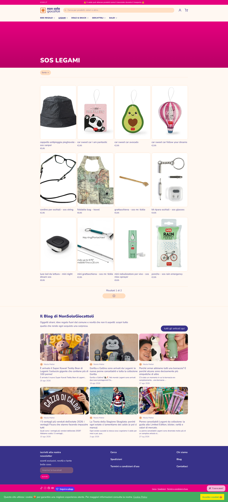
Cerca (113, 452)
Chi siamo (182, 452)
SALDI (112, 18)
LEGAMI (62, 18)
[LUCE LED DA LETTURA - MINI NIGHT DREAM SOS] (58, 244)
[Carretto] (185, 10)
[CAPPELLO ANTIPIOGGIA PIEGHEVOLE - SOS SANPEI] (58, 112)
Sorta (44, 72)
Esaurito (58, 135)
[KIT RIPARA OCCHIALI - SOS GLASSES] (170, 180)
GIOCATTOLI (97, 18)
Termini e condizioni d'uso (124, 466)
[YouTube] (52, 489)
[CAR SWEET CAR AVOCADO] (133, 112)
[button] (95, 135)
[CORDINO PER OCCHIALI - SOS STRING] (58, 180)
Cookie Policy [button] (140, 497)
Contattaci (182, 466)
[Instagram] (45, 489)
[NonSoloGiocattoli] (50, 10)
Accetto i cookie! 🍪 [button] (212, 497)
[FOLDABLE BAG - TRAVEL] (95, 180)
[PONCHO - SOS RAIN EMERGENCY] (170, 244)
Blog (179, 459)
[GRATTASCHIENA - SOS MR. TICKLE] (133, 180)
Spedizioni (116, 459)
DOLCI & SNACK (78, 18)
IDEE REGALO (46, 18)
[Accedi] (179, 10)
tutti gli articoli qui (174, 328)
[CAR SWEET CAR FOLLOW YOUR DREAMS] (170, 112)
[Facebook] (49, 489)
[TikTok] (41, 489)
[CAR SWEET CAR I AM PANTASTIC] (95, 112)
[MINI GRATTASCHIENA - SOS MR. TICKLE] (95, 244)
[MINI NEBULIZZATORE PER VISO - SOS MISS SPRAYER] (133, 244)
